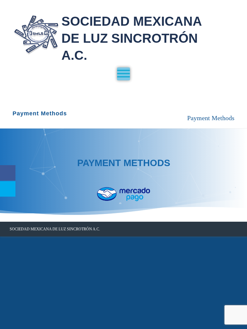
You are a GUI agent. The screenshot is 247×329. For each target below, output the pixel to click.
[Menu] (123, 73)
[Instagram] (232, 229)
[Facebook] (211, 229)
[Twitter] (222, 229)
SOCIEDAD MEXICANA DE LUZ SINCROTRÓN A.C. (131, 38)
